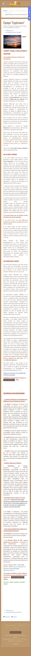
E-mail (15, 617)
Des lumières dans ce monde (13, 32)
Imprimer (7, 617)
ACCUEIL (5, 10)
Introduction (17, 27)
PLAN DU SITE (21, 625)
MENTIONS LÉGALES (11, 625)
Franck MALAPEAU (18, 641)
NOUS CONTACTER (9, 380)
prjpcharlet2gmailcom (19, 639)
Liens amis (16, 628)
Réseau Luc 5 (10, 30)
